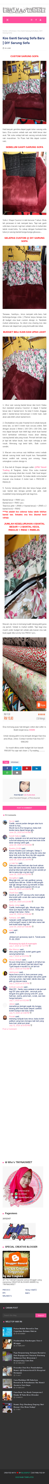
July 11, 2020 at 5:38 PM (19, 1013)
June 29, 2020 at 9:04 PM (20, 889)
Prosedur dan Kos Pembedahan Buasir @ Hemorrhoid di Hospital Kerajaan (29, 1370)
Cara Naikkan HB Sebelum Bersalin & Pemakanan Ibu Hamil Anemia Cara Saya (29, 1382)
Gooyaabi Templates (24, 1477)
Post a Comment (10, 1029)
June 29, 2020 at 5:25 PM (20, 874)
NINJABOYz (7, 1296)
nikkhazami (14, 972)
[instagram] (31, 20)
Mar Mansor (14, 949)
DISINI (32, 730)
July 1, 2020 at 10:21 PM (19, 956)
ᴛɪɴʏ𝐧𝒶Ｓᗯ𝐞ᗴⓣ (31, 1290)
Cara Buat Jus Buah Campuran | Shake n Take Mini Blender (28, 1393)
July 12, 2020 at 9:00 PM (19, 1025)
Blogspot (25, 1473)
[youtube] (40, 20)
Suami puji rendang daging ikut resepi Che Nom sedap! (29, 1405)
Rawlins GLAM (15, 848)
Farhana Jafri (14, 918)
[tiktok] (24, 20)
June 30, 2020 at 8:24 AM (20, 901)
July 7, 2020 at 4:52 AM (19, 1000)
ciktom (12, 1004)
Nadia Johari (14, 905)
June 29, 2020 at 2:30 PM (20, 859)
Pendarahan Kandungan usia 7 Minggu (28, 1342)
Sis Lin (12, 821)
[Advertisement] (24, 1061)
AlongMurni (14, 878)
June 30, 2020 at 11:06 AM (20, 914)
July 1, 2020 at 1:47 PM (19, 946)
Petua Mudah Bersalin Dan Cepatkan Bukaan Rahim (26, 1330)
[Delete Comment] (32, 832)
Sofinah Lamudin (16, 987)
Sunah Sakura (15, 836)
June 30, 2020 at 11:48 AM (20, 927)
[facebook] (36, 20)
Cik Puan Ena (29, 795)
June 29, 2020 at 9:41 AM (20, 832)
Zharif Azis (13, 893)
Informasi (12, 31)
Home (5, 31)
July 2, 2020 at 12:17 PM (19, 983)
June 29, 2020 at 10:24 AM (20, 845)
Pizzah (12, 1016)
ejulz (11, 930)
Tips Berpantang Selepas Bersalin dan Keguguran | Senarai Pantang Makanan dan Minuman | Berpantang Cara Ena (30, 1357)
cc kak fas (13, 863)
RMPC (27, 1293)
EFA (4, 1293)
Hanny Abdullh (15, 960)
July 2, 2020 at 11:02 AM (19, 969)
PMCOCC (6, 1290)
